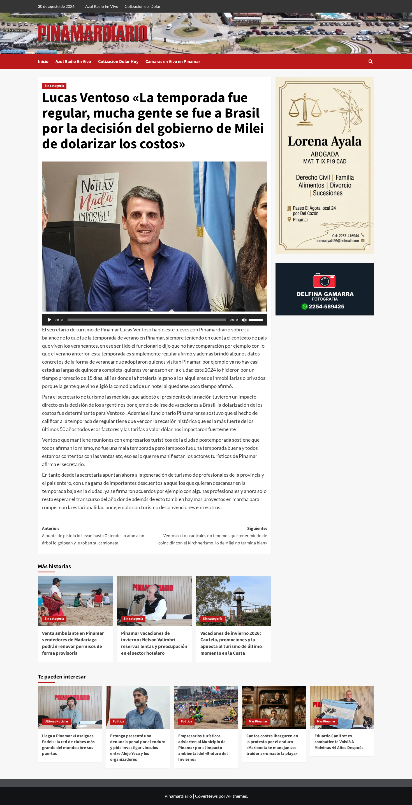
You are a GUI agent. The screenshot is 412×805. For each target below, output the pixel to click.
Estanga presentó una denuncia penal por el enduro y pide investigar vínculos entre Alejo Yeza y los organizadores (137, 747)
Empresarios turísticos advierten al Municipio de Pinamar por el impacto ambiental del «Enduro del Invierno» (203, 747)
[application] (154, 320)
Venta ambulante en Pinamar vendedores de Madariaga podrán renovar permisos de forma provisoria (73, 643)
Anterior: (93, 535)
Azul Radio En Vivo (101, 6)
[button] (370, 61)
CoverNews (206, 796)
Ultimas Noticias (56, 721)
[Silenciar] (244, 320)
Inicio (43, 61)
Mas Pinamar (258, 721)
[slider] (256, 319)
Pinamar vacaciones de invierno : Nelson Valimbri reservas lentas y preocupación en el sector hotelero (154, 643)
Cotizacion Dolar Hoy (118, 61)
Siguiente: (212, 535)
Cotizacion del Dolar (143, 6)
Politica (118, 721)
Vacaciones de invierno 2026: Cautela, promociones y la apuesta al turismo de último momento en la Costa (231, 643)
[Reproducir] (49, 320)
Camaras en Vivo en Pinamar (172, 61)
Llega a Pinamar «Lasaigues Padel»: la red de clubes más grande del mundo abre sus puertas (68, 745)
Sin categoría (54, 85)
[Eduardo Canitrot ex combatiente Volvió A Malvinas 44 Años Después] (342, 707)
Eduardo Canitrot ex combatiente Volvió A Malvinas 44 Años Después (339, 742)
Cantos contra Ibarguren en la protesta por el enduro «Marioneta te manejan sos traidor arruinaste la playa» (272, 745)
